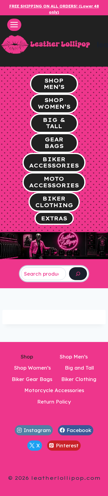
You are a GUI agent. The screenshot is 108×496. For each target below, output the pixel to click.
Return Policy (54, 401)
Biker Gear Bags (32, 379)
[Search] (78, 273)
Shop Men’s (74, 356)
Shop (27, 356)
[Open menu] (14, 25)
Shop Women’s (32, 367)
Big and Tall (79, 367)
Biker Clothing (78, 379)
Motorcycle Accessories (54, 390)
